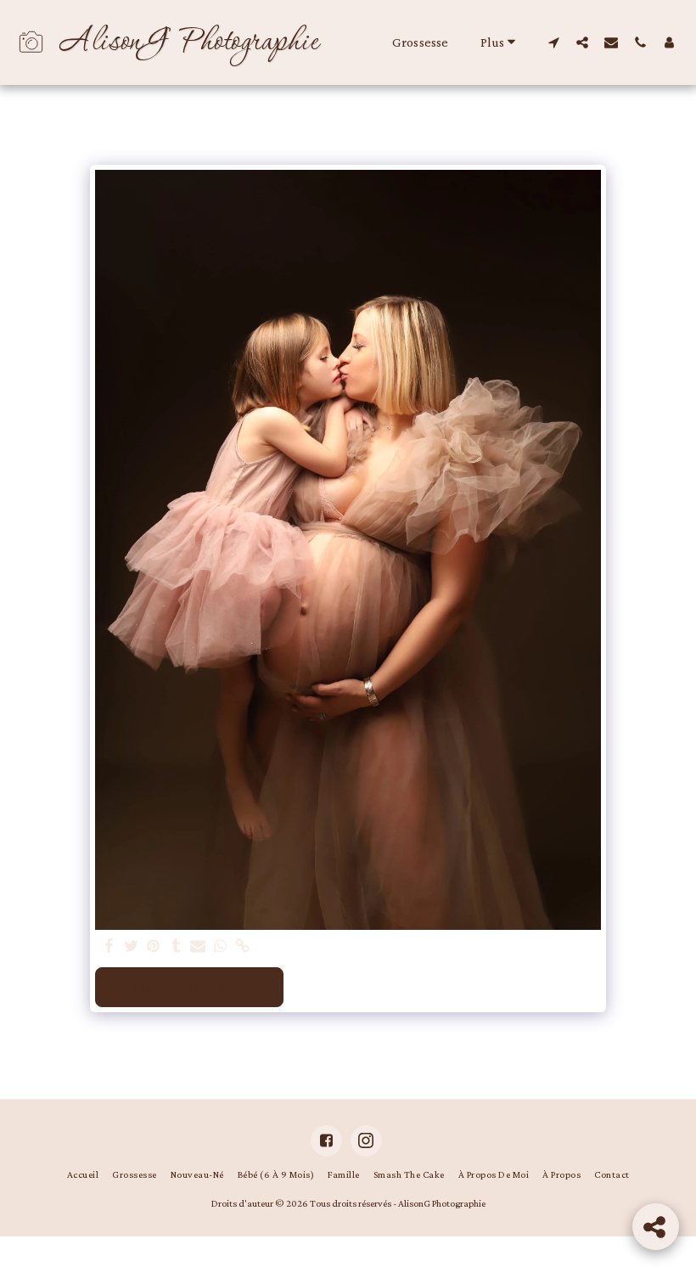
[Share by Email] (198, 946)
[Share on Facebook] (109, 946)
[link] (243, 946)
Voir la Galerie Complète (188, 987)
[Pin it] (154, 946)
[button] (553, 42)
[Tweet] (131, 946)
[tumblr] (176, 946)
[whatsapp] (220, 946)
